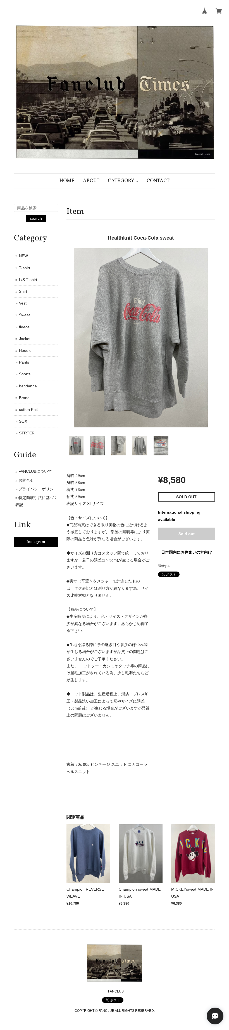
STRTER (27, 433)
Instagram (36, 542)
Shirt (23, 291)
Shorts (24, 374)
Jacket (24, 338)
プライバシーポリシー (38, 489)
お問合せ (26, 480)
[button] (123, 181)
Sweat (24, 315)
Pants (24, 362)
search (36, 218)
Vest (23, 303)
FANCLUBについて (35, 471)
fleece (24, 327)
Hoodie (25, 350)
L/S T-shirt (28, 279)
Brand (24, 397)
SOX (23, 421)
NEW (23, 256)
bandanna (28, 386)
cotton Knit (28, 409)
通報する (164, 566)
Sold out (186, 534)
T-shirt (24, 268)
